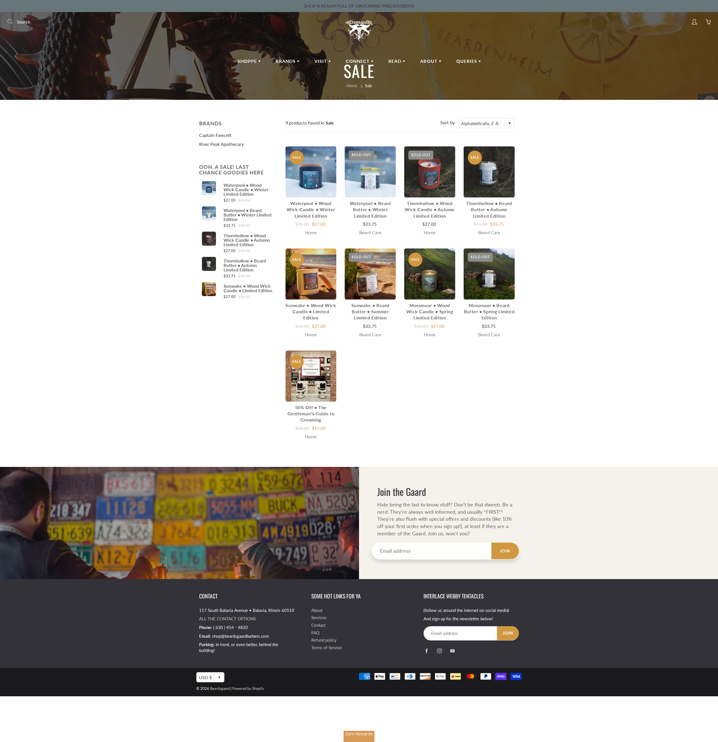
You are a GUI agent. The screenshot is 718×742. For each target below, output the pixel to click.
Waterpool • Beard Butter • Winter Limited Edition (247, 215)
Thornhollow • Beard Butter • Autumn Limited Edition (245, 265)
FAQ (315, 632)
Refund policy (324, 640)
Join (505, 551)
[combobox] (487, 123)
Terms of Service (326, 647)
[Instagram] (439, 651)
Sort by (447, 122)
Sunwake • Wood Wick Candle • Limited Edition (248, 288)
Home (351, 85)
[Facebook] (426, 651)
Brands (286, 61)
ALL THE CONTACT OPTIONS (227, 618)
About (429, 61)
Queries (467, 61)
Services (319, 617)
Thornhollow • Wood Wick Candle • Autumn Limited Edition (247, 240)
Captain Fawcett (215, 135)
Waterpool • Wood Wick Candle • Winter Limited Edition (246, 189)
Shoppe (248, 61)
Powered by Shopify (248, 688)
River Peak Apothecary (221, 144)
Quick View (311, 172)
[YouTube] (452, 651)
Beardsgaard (220, 688)
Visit (321, 61)
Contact (318, 625)
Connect (358, 61)
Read (395, 61)
